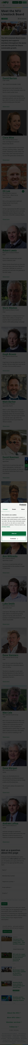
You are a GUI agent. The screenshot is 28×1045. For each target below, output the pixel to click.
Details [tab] (14, 509)
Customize (13, 538)
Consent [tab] (5, 509)
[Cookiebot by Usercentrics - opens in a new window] (19, 505)
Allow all (14, 533)
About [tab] (23, 509)
